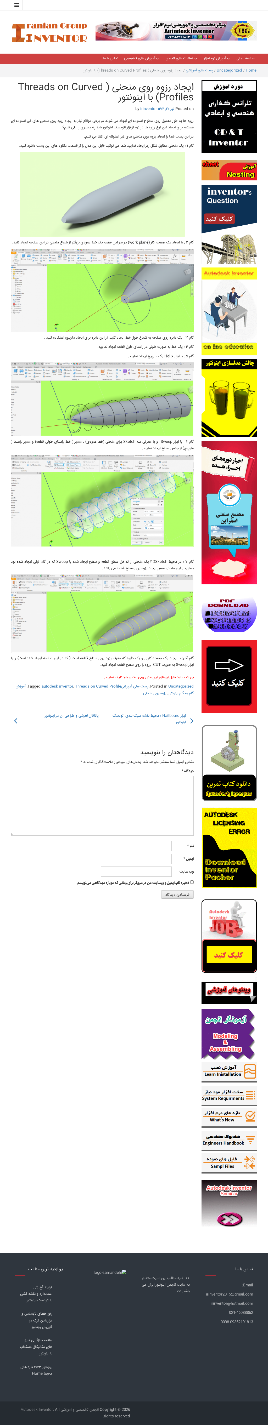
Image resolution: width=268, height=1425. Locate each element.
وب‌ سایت (187, 872)
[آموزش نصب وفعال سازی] (229, 1073)
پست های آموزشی (199, 70)
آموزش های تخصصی (139, 58)
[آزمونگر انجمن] (229, 1033)
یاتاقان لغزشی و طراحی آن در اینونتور (72, 716)
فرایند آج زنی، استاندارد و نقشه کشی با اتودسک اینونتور (36, 1294)
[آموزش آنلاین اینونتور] (229, 313)
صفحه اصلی (246, 58)
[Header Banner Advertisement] (176, 29)
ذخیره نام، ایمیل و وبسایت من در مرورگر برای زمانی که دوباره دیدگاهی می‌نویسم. (132, 883)
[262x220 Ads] (229, 1201)
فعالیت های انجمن (179, 58)
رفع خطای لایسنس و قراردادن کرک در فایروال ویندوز (36, 1320)
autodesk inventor (57, 686)
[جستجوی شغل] (229, 938)
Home (251, 70)
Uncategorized (229, 70)
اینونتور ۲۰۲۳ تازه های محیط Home (36, 1370)
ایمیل (188, 859)
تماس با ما (110, 58)
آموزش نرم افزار (215, 58)
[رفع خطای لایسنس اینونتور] (229, 764)
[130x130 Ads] (229, 993)
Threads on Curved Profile (98, 686)
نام (190, 846)
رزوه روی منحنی (154, 693)
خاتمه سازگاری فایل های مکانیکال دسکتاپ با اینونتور (36, 1347)
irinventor (148, 109)
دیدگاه (188, 771)
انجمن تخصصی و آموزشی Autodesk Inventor (60, 1410)
